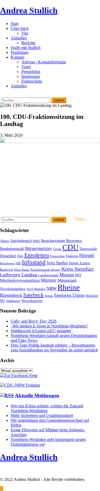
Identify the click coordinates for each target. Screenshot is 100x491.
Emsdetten (36, 255)
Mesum (66, 274)
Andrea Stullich (29, 10)
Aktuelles (19, 38)
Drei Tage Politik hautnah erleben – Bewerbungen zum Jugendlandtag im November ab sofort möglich (54, 347)
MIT (78, 275)
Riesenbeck (11, 295)
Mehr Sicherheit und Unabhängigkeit (42, 415)
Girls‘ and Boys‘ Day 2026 (34, 321)
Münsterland (67, 280)
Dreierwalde (88, 249)
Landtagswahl (48, 275)
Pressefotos (30, 71)
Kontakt (17, 57)
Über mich (20, 28)
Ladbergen (10, 274)
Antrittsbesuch (21, 240)
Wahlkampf (13, 300)
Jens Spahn (57, 262)
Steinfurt (92, 296)
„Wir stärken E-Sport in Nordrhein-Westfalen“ (49, 326)
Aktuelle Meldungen (37, 395)
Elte (20, 256)
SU (2, 300)
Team (26, 66)
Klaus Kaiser (22, 269)
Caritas (57, 248)
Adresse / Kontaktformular (43, 62)
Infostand (34, 262)
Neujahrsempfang (12, 289)
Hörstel (86, 255)
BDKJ (36, 241)
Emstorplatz (57, 256)
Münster (49, 280)
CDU (70, 247)
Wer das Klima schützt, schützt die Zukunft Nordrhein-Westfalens (47, 408)
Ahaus (4, 241)
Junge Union (79, 263)
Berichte (28, 42)
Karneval (6, 269)
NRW (51, 288)
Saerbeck (33, 295)
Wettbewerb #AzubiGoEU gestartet (41, 330)
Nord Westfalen (35, 288)
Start (14, 23)
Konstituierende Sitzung (45, 269)
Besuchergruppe (53, 240)
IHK (18, 263)
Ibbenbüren (7, 263)
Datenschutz (31, 81)
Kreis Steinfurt (77, 269)
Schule (49, 295)
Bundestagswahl (12, 248)
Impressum (30, 76)
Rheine (69, 287)
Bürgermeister (38, 248)
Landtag (29, 274)
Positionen (19, 52)
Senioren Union (69, 295)
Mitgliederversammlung (20, 280)
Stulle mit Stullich (26, 47)
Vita (24, 33)
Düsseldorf (8, 256)
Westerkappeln (32, 301)
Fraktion (72, 256)
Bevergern (74, 240)
